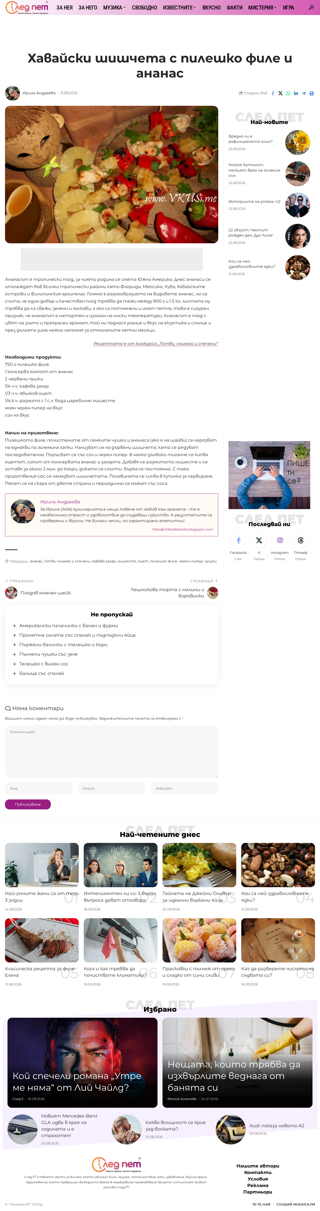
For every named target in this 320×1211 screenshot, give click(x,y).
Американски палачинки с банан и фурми (68, 625)
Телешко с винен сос (43, 664)
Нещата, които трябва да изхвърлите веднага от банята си (234, 1076)
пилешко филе (163, 561)
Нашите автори (257, 1166)
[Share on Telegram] (303, 93)
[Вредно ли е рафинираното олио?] (297, 142)
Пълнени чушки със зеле (48, 654)
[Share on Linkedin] (296, 93)
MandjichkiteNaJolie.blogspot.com (182, 529)
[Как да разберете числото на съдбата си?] (278, 940)
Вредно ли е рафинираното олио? (250, 139)
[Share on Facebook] (272, 93)
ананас (36, 561)
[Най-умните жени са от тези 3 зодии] (42, 865)
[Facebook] (238, 547)
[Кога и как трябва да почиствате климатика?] (121, 940)
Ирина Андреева (39, 93)
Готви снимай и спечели (67, 561)
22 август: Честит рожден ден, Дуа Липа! (250, 233)
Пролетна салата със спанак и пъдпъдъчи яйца (77, 635)
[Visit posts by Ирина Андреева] (12, 93)
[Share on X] (280, 93)
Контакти (258, 1172)
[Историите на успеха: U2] (297, 205)
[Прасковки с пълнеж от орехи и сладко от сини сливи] (199, 940)
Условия (258, 1179)
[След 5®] (26, 7)
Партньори (257, 1192)
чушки (210, 561)
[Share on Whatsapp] (288, 93)
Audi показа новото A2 (277, 1125)
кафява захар (104, 561)
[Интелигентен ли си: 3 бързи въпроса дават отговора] (121, 865)
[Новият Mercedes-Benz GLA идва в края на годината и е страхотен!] (23, 1129)
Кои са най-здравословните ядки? (252, 264)
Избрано (160, 1009)
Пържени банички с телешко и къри (63, 644)
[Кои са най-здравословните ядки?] (297, 267)
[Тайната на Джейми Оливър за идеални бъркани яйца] (199, 865)
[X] (259, 547)
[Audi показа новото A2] (231, 1129)
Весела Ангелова (182, 1099)
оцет (143, 561)
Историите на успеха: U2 (254, 201)
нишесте (127, 561)
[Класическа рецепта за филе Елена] (42, 940)
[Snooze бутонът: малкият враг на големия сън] (297, 173)
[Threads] (300, 547)
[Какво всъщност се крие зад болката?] (127, 1129)
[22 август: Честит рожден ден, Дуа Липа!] (297, 236)
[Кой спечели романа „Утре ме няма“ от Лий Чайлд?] (83, 1063)
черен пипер (191, 561)
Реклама (257, 1185)
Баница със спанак (41, 673)
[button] (311, 7)
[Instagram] (280, 547)
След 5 (17, 1099)
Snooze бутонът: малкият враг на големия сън (254, 170)
